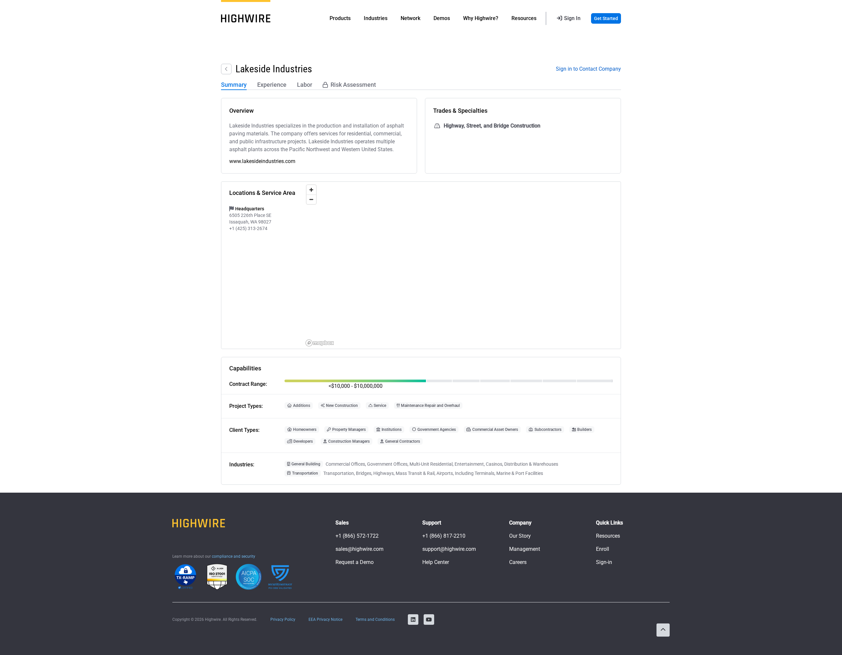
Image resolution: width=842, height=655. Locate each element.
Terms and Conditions (375, 619)
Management (524, 549)
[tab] (234, 85)
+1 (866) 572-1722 (357, 536)
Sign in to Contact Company (588, 69)
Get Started (606, 18)
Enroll (602, 549)
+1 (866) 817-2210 (443, 536)
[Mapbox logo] (319, 343)
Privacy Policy (282, 619)
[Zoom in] (311, 190)
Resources (608, 536)
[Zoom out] (311, 199)
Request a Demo (354, 562)
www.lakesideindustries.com (262, 161)
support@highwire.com (449, 549)
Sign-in (604, 562)
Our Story (520, 536)
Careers (518, 562)
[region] (462, 265)
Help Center (435, 562)
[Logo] (245, 18)
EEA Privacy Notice (325, 619)
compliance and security (233, 556)
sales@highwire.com (359, 549)
